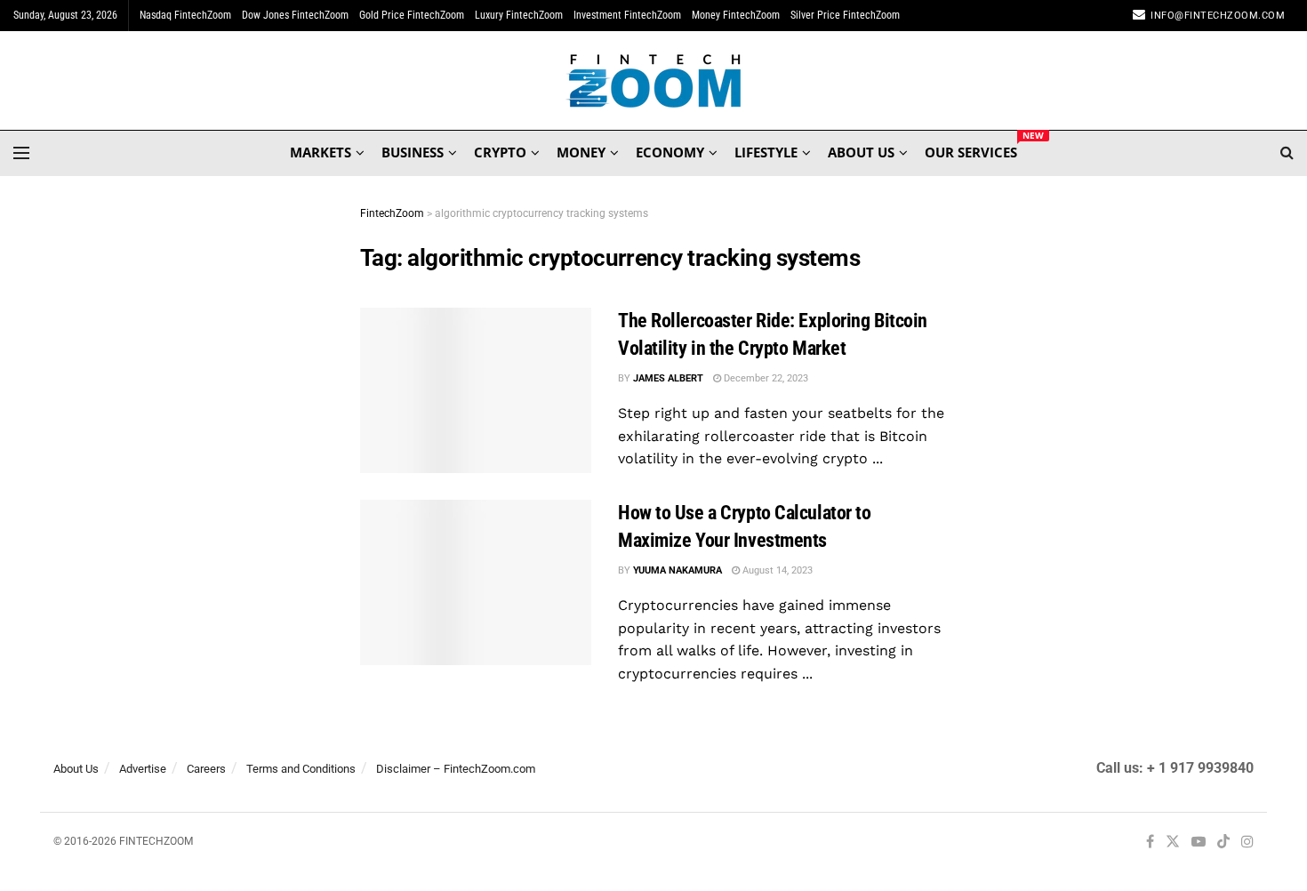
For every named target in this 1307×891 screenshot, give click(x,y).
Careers (206, 768)
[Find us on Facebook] (1150, 843)
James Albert (668, 378)
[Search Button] (1287, 153)
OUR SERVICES (971, 149)
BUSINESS (412, 152)
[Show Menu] (21, 153)
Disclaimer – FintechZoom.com (455, 768)
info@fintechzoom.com (1218, 15)
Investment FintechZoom (627, 15)
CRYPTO (500, 152)
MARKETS (320, 152)
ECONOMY (670, 152)
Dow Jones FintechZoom (295, 15)
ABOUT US (861, 152)
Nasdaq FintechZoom (185, 15)
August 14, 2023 (776, 570)
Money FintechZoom (736, 15)
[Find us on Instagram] (1247, 843)
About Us (76, 768)
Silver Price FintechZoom (845, 15)
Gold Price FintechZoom (411, 15)
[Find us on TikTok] (1223, 843)
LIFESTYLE (766, 152)
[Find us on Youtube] (1198, 843)
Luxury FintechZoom (519, 15)
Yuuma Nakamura (677, 570)
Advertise (142, 768)
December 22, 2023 (764, 378)
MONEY (581, 152)
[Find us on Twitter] (1173, 843)
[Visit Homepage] (654, 80)
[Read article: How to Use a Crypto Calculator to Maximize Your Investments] (475, 582)
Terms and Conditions (301, 768)
